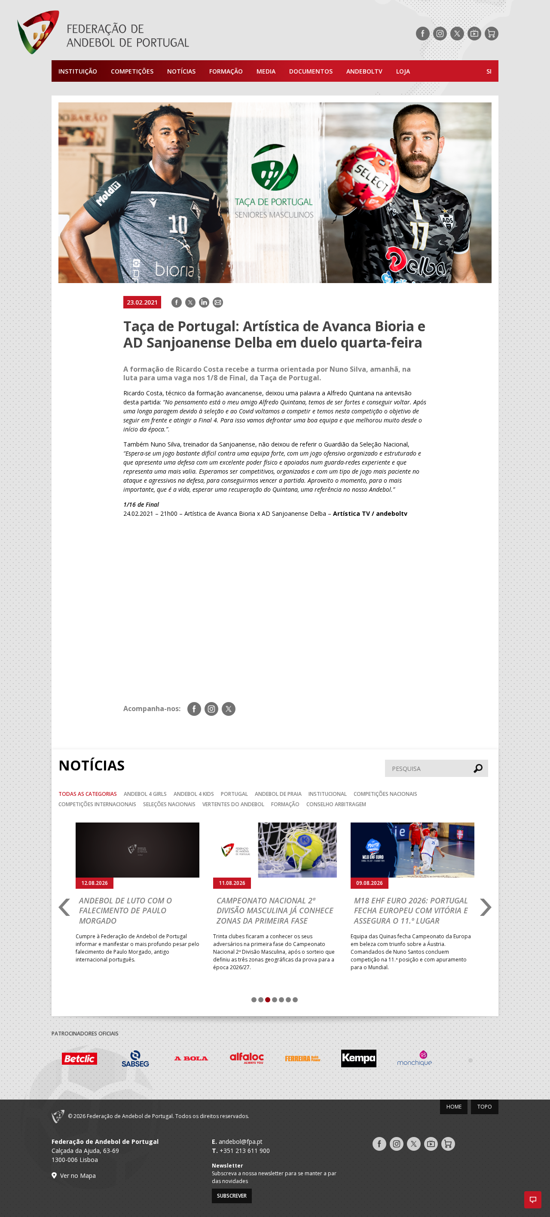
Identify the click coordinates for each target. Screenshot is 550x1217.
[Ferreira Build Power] (302, 1060)
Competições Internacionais (97, 804)
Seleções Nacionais (169, 804)
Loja (403, 71)
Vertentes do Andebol (233, 804)
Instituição (77, 71)
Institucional (328, 794)
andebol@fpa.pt (241, 1141)
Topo (484, 1106)
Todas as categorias (87, 794)
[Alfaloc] (247, 1060)
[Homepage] (137, 33)
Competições (132, 71)
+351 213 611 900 (245, 1150)
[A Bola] (191, 1060)
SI (489, 71)
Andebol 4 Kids (194, 794)
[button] (532, 1199)
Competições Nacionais (385, 794)
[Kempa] (358, 1060)
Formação (226, 71)
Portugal (234, 794)
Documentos (311, 71)
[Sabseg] (135, 1060)
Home (453, 1106)
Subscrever (232, 1195)
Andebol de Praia (278, 794)
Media (266, 71)
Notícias (181, 71)
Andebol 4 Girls (145, 794)
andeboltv (364, 71)
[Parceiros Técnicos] (470, 1060)
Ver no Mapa (78, 1175)
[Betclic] (79, 1060)
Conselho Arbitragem (336, 804)
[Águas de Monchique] (414, 1060)
